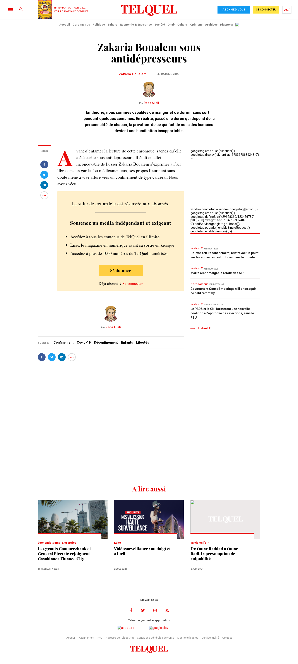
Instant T (196, 248)
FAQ (100, 637)
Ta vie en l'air (199, 542)
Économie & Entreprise (136, 24)
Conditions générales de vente (155, 637)
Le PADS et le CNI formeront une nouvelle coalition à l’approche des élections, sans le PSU (222, 313)
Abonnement (86, 637)
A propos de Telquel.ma (120, 637)
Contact (227, 637)
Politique (98, 24)
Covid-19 (84, 342)
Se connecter (132, 283)
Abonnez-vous (234, 9)
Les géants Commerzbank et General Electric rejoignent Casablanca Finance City (64, 553)
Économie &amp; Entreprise (57, 542)
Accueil (64, 24)
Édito (117, 542)
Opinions (196, 24)
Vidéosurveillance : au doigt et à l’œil (142, 551)
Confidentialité (210, 637)
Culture (182, 24)
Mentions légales (187, 637)
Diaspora (226, 24)
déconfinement (106, 342)
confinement (63, 342)
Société (159, 24)
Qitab (171, 24)
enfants (127, 342)
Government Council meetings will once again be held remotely (223, 291)
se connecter (266, 9)
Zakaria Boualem (133, 74)
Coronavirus (81, 24)
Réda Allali (149, 103)
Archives (211, 24)
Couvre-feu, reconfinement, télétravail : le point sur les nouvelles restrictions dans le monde (224, 255)
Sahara (113, 24)
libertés (142, 342)
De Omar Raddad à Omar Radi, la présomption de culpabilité (214, 553)
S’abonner (120, 270)
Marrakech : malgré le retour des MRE (217, 273)
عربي (286, 9)
